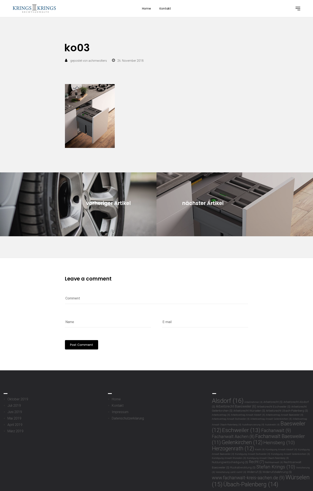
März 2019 (15, 431)
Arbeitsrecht (273, 402)
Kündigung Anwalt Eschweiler (252, 454)
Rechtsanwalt (274, 462)
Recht (256, 462)
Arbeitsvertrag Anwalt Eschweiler (231, 419)
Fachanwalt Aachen (233, 436)
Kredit (260, 449)
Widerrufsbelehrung (277, 472)
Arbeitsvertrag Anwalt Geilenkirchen (271, 419)
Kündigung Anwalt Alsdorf (281, 449)
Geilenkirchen (242, 442)
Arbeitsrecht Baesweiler (236, 406)
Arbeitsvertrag (221, 415)
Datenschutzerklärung (128, 418)
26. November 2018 (130, 60)
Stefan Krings (275, 467)
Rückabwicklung (243, 467)
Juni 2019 (14, 412)
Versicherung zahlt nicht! (231, 472)
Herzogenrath (233, 448)
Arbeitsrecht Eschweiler (273, 406)
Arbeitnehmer (253, 402)
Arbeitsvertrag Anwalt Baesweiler (284, 415)
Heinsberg (279, 442)
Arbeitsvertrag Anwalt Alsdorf (248, 415)
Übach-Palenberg (250, 484)
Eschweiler (241, 430)
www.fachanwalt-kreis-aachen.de (248, 477)
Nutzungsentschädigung (230, 462)
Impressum (120, 412)
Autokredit (272, 424)
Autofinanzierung (253, 424)
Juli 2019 (14, 406)
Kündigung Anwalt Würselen (229, 458)
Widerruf (254, 472)
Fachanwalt (276, 430)
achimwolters (97, 60)
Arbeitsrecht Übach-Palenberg (287, 410)
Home (146, 8)
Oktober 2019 (17, 399)
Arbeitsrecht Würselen (249, 410)
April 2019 (14, 425)
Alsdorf (228, 400)
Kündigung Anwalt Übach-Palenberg (268, 458)
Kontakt (165, 8)
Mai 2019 (14, 418)
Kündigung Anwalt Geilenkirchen (290, 454)
